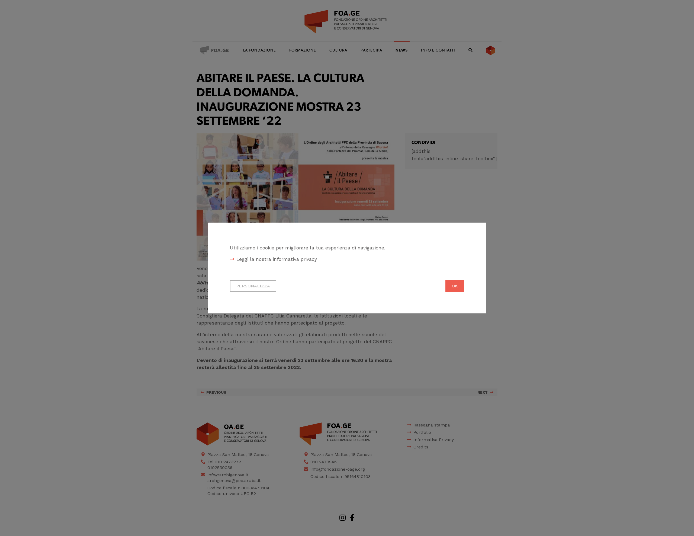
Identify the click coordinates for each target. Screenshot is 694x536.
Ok (455, 285)
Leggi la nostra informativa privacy (276, 259)
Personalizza (253, 285)
